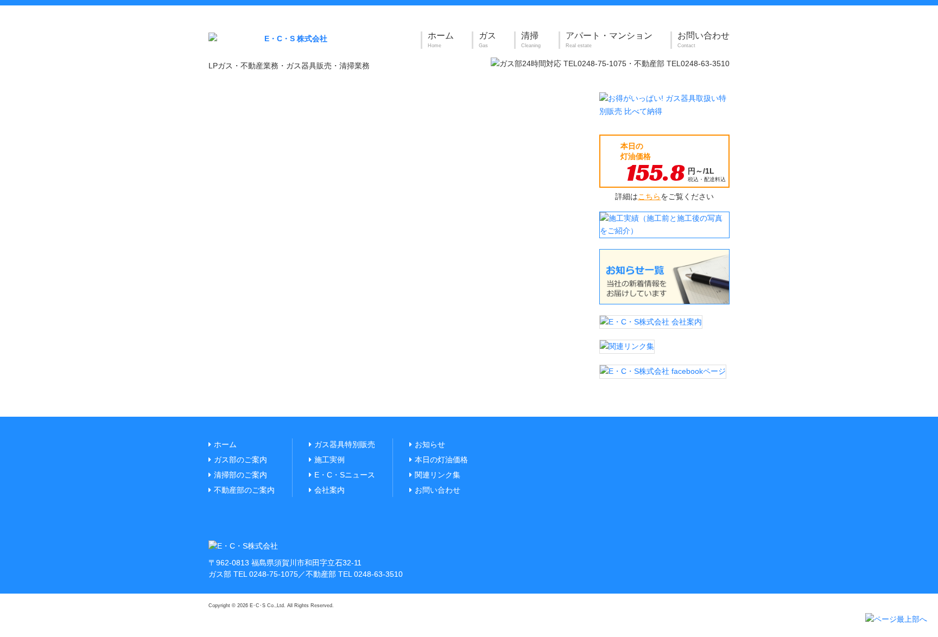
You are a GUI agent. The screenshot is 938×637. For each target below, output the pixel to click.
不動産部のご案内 (244, 490)
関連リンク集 (437, 475)
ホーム (441, 39)
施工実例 (329, 459)
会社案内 (329, 490)
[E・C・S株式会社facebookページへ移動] (662, 371)
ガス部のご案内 (240, 459)
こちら (649, 196)
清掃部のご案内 (240, 475)
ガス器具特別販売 (344, 444)
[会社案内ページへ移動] (650, 321)
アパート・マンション (609, 39)
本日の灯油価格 (441, 459)
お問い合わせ (703, 39)
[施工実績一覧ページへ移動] (664, 224)
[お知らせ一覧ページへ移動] (664, 276)
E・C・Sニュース (344, 475)
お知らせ (430, 444)
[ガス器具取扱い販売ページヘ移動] (664, 104)
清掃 (531, 39)
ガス (487, 39)
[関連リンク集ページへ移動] (627, 346)
